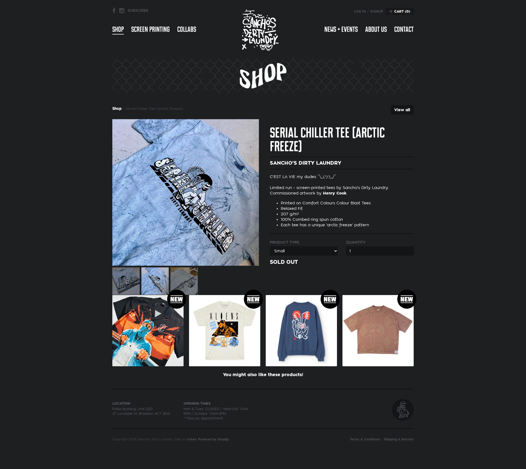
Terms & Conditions (365, 439)
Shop (118, 29)
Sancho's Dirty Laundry (260, 29)
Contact (404, 29)
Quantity (355, 242)
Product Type (284, 242)
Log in (360, 11)
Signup (376, 11)
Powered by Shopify (213, 439)
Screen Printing (150, 29)
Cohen (191, 439)
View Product (148, 329)
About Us (376, 29)
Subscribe (138, 10)
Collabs (186, 29)
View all (402, 110)
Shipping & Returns (399, 439)
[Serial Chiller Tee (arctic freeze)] (185, 192)
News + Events (341, 29)
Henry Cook (334, 193)
